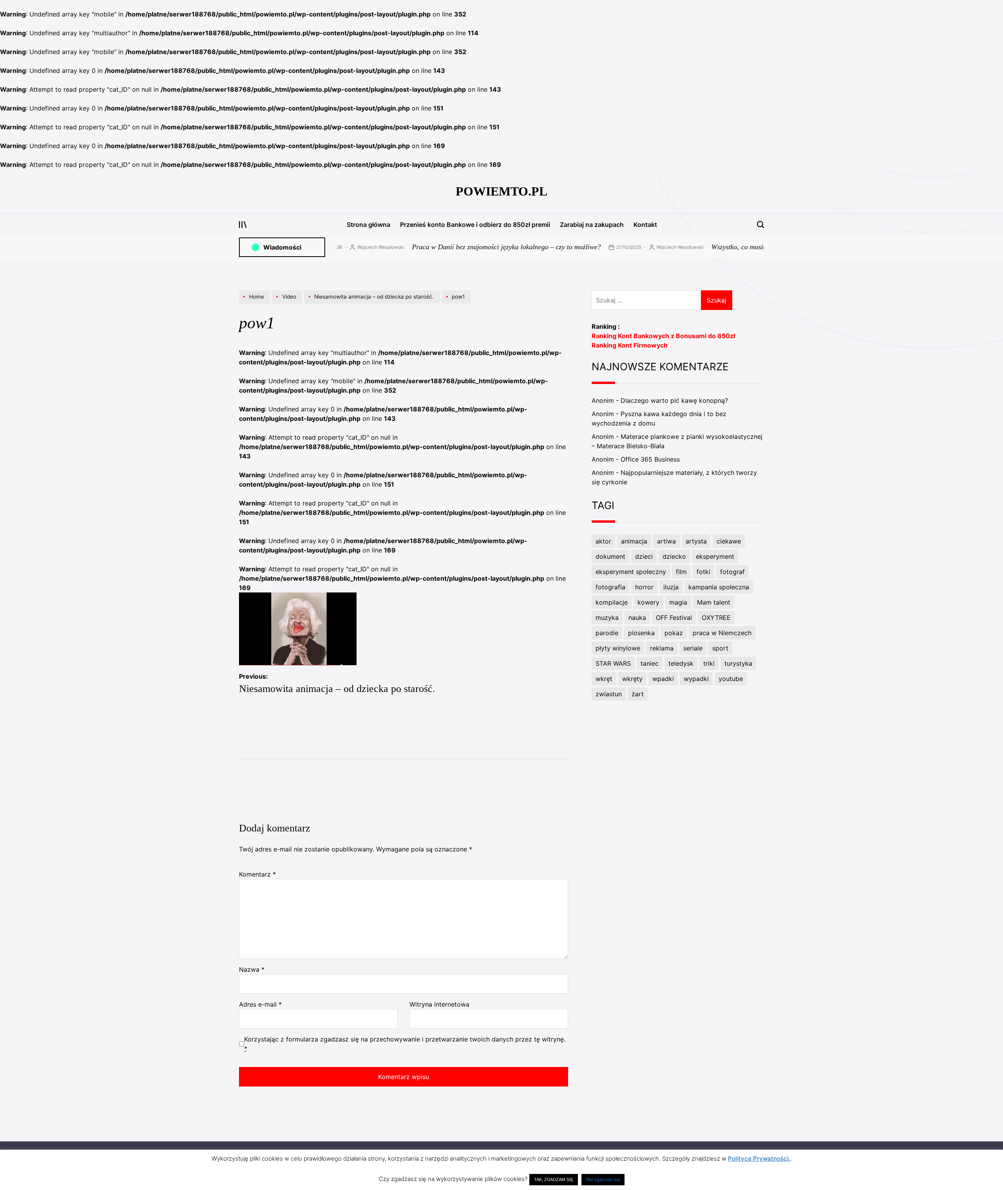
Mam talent (713, 602)
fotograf (732, 572)
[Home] (255, 303)
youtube (731, 679)
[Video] (288, 303)
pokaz (673, 633)
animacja (634, 541)
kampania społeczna (718, 587)
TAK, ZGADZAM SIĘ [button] (553, 1179)
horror (644, 587)
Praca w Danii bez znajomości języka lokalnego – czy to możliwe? (474, 247)
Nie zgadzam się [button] (603, 1179)
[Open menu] (243, 224)
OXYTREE (716, 617)
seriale (692, 648)
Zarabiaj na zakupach (592, 224)
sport (720, 648)
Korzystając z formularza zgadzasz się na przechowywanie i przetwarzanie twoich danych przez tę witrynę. (404, 1043)
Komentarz (257, 874)
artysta (696, 541)
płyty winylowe (618, 648)
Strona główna (368, 224)
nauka (637, 617)
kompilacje (612, 602)
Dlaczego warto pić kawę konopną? (674, 400)
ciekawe (729, 541)
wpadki (663, 679)
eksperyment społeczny (631, 572)
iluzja (671, 587)
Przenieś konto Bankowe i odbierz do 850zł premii (475, 224)
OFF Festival (674, 617)
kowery (648, 602)
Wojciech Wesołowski (349, 247)
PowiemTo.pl (501, 191)
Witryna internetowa (439, 1004)
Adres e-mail (260, 1004)
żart (638, 694)
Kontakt (645, 224)
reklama (661, 648)
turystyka (738, 663)
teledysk (680, 663)
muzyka (607, 617)
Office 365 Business (650, 459)
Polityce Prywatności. (759, 1158)
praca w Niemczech (722, 633)
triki (709, 663)
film (681, 572)
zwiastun (609, 694)
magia (678, 602)
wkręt (604, 679)
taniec (650, 663)
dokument (610, 556)
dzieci (644, 556)
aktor (603, 541)
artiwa (666, 541)
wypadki (696, 679)
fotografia (610, 587)
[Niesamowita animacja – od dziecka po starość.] (373, 303)
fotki (703, 572)
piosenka (641, 633)
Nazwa (251, 969)
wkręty (632, 679)
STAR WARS (613, 663)
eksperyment (715, 556)
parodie (607, 633)
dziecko (674, 556)
